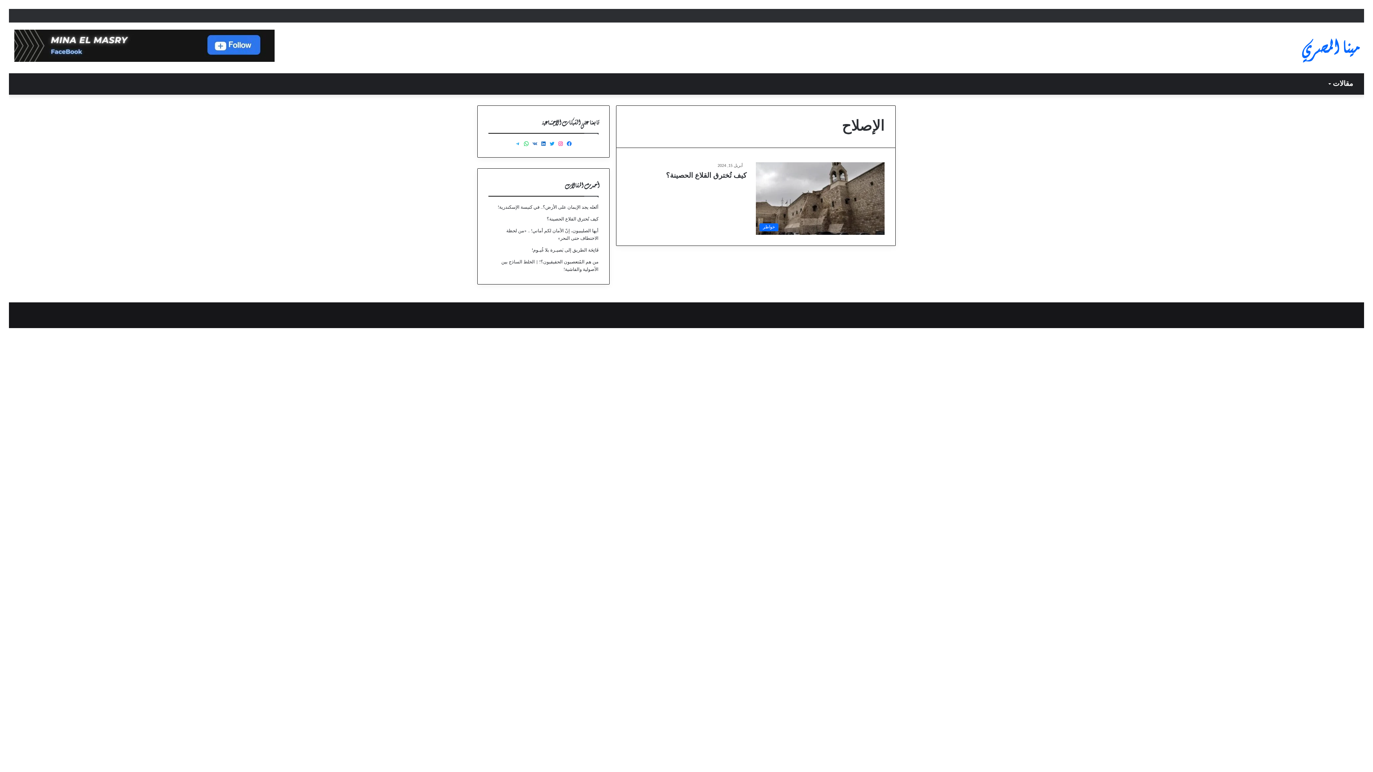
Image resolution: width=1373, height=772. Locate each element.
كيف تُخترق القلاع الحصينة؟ (706, 175)
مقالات (1343, 84)
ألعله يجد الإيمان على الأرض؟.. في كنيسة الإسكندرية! (548, 207)
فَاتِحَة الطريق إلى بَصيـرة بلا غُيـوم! (565, 250)
